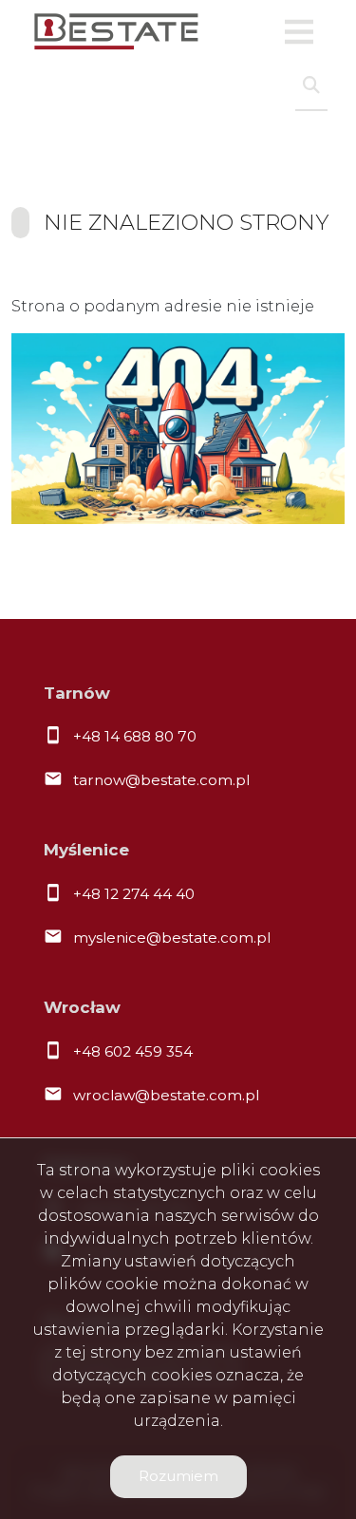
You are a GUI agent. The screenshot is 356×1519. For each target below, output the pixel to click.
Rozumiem (178, 1476)
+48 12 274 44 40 (134, 894)
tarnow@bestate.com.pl (161, 780)
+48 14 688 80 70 (135, 736)
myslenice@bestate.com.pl (172, 937)
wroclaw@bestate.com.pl (166, 1095)
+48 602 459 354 (133, 1051)
